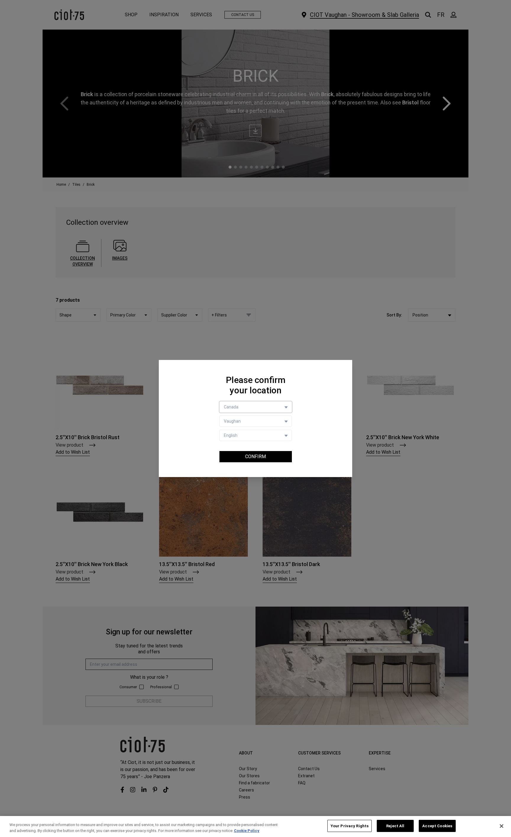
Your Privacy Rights (349, 826)
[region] (255, 826)
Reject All (395, 826)
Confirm (255, 456)
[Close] (501, 826)
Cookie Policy (246, 830)
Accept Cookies (437, 826)
